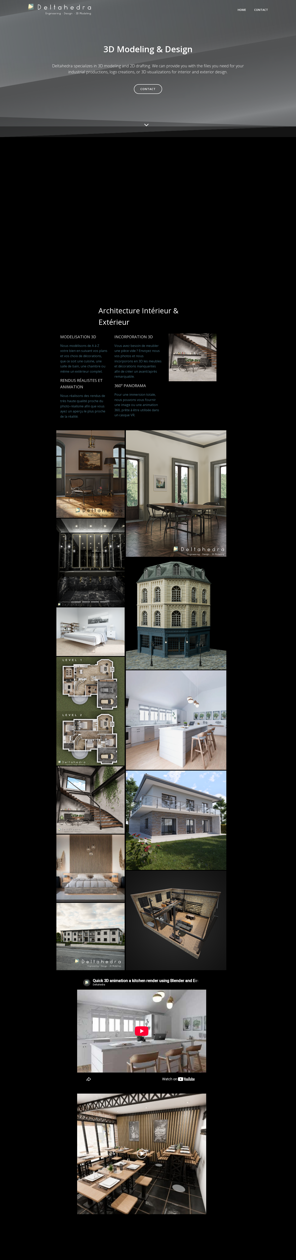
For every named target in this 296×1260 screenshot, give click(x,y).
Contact (261, 10)
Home (242, 10)
